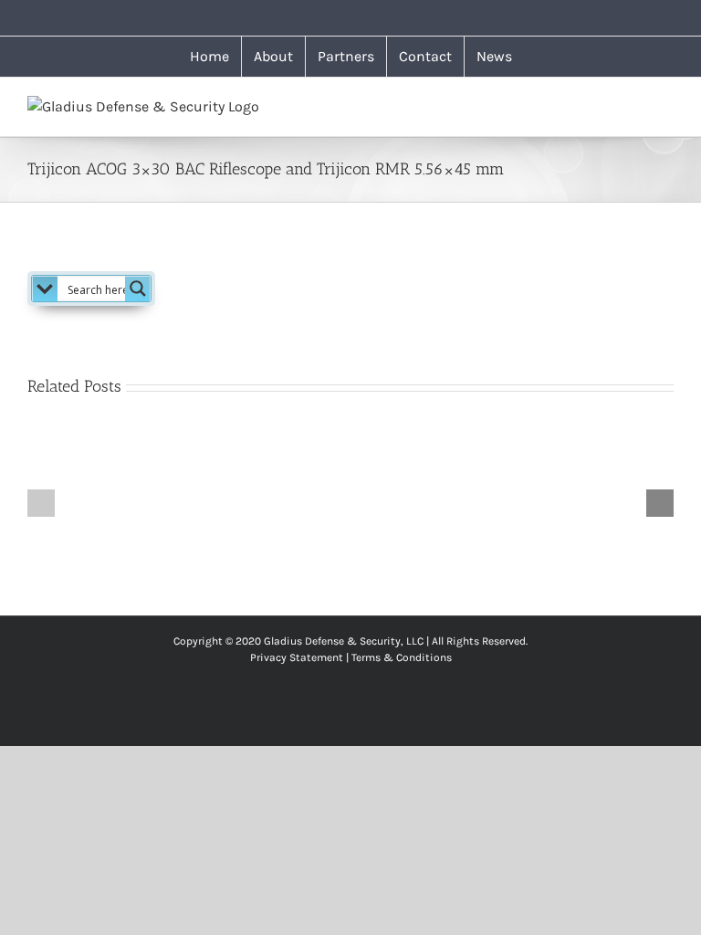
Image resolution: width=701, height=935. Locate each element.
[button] (41, 503)
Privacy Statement (296, 657)
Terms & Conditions (401, 657)
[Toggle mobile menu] (666, 105)
